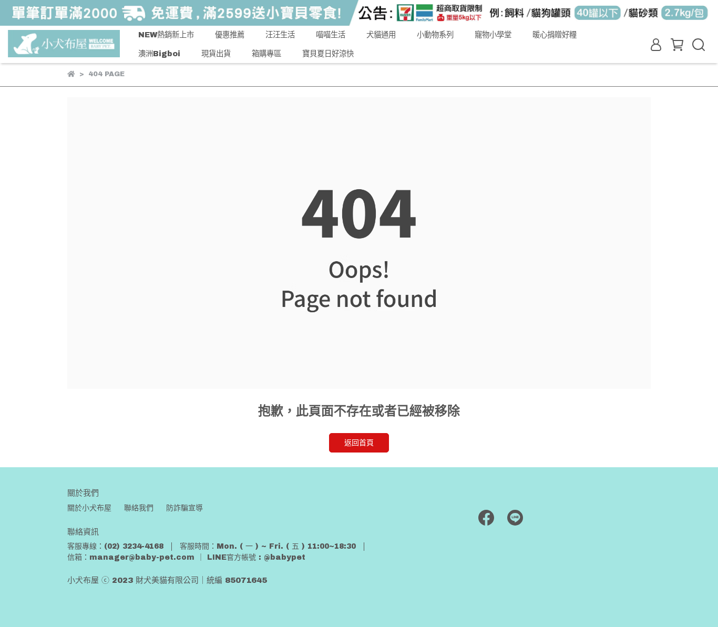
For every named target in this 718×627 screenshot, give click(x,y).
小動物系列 (435, 34)
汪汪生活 (280, 34)
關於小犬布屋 (89, 508)
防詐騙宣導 (184, 508)
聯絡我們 (138, 508)
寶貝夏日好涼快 (328, 53)
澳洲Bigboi (159, 53)
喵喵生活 (330, 34)
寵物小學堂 (493, 34)
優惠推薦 (229, 34)
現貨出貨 (216, 53)
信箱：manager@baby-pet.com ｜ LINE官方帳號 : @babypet (186, 557)
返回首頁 (359, 443)
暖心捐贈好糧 (554, 34)
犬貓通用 (381, 34)
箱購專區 (266, 53)
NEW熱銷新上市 (166, 34)
